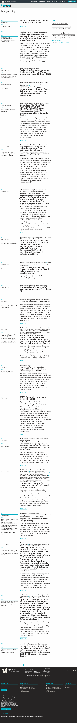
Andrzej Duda (67, 37)
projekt (15, 305)
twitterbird (70, 671)
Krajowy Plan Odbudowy (6, 522)
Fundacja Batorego (5, 268)
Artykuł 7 (3, 519)
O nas (56, 1)
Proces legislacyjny (24, 691)
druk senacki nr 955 (5, 601)
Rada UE (14, 338)
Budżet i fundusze (24, 469)
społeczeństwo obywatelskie (8, 339)
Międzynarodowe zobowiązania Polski (29, 31)
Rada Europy (10, 528)
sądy (70, 26)
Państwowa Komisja (11, 649)
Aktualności (34, 1)
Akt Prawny (3, 305)
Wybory (46, 103)
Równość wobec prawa (25, 643)
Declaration (3, 74)
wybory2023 (4, 111)
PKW (8, 243)
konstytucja (3, 37)
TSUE (69, 28)
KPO (12, 305)
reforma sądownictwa (57, 30)
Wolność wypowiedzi (36, 264)
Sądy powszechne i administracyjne (28, 477)
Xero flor (8, 26)
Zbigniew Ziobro (63, 23)
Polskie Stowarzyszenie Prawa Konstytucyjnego (6, 39)
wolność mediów (5, 446)
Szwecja (12, 529)
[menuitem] (35, 1)
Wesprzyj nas (72, 1)
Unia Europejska (11, 532)
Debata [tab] (67, 42)
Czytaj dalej (23, 26)
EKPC (2, 151)
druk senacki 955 (5, 549)
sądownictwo (56, 23)
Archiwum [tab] (61, 42)
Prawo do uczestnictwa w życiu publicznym (36, 262)
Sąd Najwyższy (56, 26)
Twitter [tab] (55, 42)
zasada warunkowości (10, 342)
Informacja (3, 243)
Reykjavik (15, 74)
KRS (6, 88)
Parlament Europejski (44, 472)
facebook (72, 670)
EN (67, 670)
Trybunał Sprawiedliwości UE (31, 330)
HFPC (2, 445)
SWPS (2, 605)
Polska (9, 338)
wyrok (4, 26)
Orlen (5, 445)
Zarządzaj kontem (6, 709)
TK (1, 26)
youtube (75, 671)
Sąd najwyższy (44, 475)
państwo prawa (67, 33)
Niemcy (15, 523)
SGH (2, 554)
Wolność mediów (44, 438)
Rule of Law (62, 1)
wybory (13, 88)
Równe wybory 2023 (25, 237)
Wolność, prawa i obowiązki (26, 687)
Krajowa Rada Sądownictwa (37, 471)
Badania (22, 262)
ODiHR (9, 109)
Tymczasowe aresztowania (7, 155)
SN (8, 88)
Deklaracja (9, 74)
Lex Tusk (3, 649)
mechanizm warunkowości (7, 523)
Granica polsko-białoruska (11, 154)
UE (4, 554)
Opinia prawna (14, 601)
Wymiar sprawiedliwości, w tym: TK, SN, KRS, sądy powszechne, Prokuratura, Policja (34, 84)
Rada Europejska (44, 327)
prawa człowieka (56, 35)
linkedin (73, 671)
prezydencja (4, 528)
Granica (3, 154)
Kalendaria (42, 1)
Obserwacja (4, 109)
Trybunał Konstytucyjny (43, 477)
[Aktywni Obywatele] (32, 670)
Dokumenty (49, 1)
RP (10, 40)
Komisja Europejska (5, 334)
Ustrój (41, 31)
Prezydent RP (43, 285)
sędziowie (55, 28)
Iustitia (2, 88)
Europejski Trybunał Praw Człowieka (29, 144)
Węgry (8, 341)
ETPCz (6, 151)
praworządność (64, 26)
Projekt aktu (4, 307)
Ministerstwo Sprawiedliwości (68, 35)
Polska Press (11, 445)
